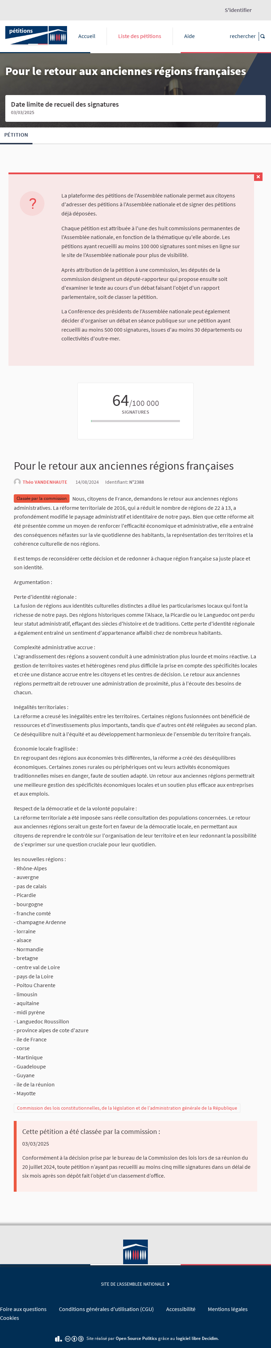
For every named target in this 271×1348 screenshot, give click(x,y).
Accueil (86, 35)
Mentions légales (228, 1308)
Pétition (16, 134)
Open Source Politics (136, 1338)
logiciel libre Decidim (197, 1338)
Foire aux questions (23, 1308)
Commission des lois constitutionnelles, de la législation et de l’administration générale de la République (127, 1108)
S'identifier (238, 9)
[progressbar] (135, 421)
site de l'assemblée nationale (134, 1284)
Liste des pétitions (139, 35)
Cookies (9, 1317)
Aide (189, 35)
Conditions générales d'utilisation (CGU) (106, 1308)
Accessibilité (180, 1308)
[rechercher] (262, 36)
